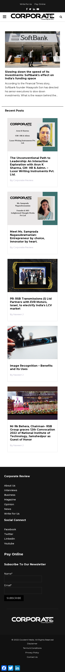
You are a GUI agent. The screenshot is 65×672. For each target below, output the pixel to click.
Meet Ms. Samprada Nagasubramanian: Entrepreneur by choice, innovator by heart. (27, 236)
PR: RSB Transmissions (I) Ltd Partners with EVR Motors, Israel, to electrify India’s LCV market (31, 303)
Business (9, 494)
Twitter (8, 534)
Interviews (10, 490)
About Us (9, 485)
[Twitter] (30, 9)
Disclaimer (32, 643)
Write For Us (26, 4)
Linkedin (9, 538)
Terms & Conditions (32, 648)
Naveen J (18, 314)
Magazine (10, 499)
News (7, 509)
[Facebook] (27, 9)
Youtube (9, 543)
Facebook (10, 529)
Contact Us (32, 657)
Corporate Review (23, 180)
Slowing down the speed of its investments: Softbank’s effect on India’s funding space (29, 75)
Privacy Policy (32, 652)
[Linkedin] (34, 9)
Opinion (9, 504)
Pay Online (39, 4)
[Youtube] (38, 9)
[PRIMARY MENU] (4, 16)
